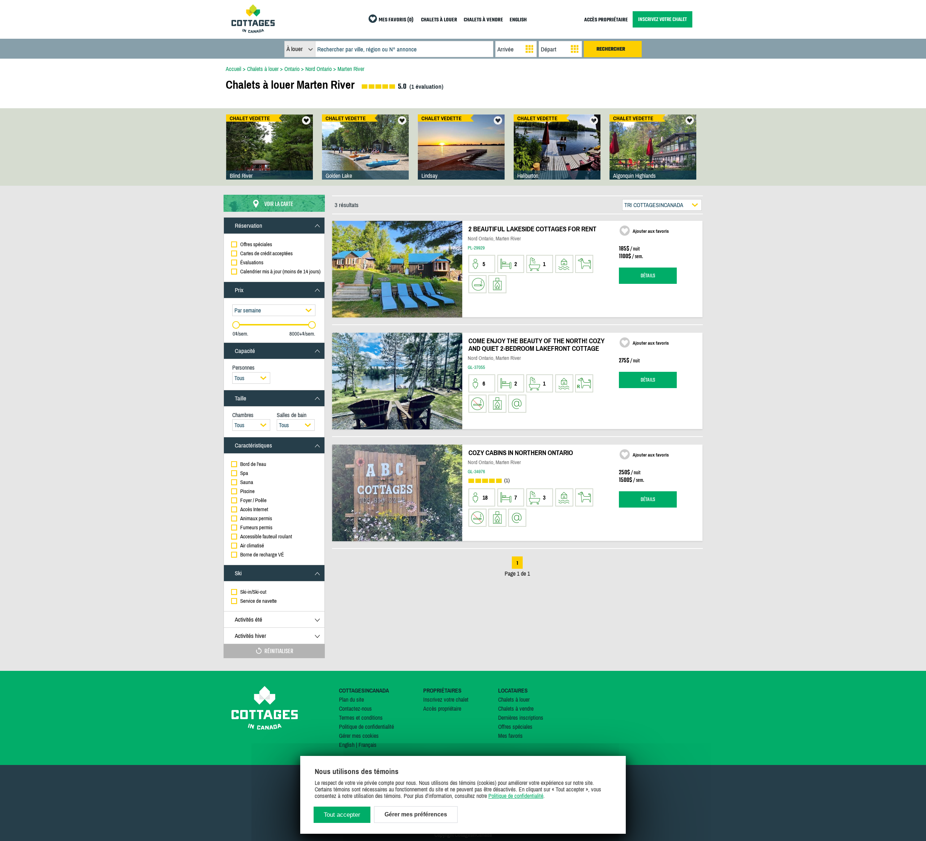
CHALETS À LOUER (439, 20)
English (346, 744)
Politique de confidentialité (366, 726)
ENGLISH (518, 20)
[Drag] (236, 325)
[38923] (652, 154)
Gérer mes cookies (359, 735)
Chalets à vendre (516, 708)
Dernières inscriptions (520, 717)
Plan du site (351, 699)
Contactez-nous (355, 708)
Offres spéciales (515, 726)
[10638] (461, 154)
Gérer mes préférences (416, 814)
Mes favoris (510, 735)
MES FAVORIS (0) (396, 20)
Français (367, 744)
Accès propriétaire (442, 708)
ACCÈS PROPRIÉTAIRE (606, 20)
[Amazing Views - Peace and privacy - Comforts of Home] (557, 154)
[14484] (269, 154)
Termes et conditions (361, 717)
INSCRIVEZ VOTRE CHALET (662, 19)
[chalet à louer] (253, 31)
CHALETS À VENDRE (483, 20)
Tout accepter (342, 814)
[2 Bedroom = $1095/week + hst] (365, 154)
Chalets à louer (514, 699)
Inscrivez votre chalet (445, 699)
